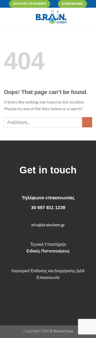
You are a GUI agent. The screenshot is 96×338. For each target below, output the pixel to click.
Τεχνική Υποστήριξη (48, 244)
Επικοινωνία (48, 277)
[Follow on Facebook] (35, 298)
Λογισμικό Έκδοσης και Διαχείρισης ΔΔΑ (48, 270)
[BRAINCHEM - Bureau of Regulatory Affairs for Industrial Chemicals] (51, 17)
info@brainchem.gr (48, 224)
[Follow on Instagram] (44, 298)
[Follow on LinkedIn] (60, 298)
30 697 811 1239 (48, 207)
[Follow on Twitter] (52, 298)
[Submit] (87, 122)
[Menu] (7, 16)
